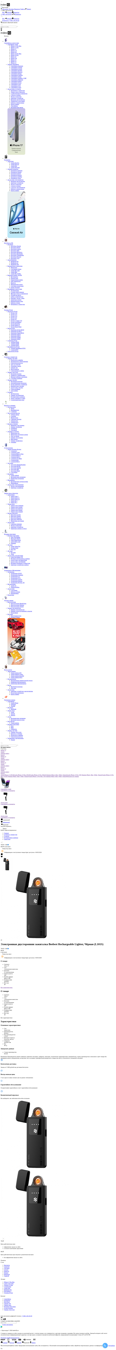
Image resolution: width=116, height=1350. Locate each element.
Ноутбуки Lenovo (16, 249)
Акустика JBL (15, 469)
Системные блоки (16, 269)
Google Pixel (7, 1286)
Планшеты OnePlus (16, 176)
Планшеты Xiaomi (16, 172)
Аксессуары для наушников (15, 484)
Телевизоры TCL (16, 578)
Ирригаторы (14, 417)
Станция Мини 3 (16, 455)
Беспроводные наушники (18, 477)
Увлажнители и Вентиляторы (19, 361)
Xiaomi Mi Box (15, 587)
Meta (12, 727)
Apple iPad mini (15, 167)
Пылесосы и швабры (17, 360)
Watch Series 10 (15, 499)
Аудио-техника (8, 448)
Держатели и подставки (18, 101)
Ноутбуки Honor (15, 247)
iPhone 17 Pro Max (16, 46)
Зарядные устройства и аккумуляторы (22, 691)
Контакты (7, 1265)
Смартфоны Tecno (16, 83)
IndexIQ (19, 1342)
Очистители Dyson (12, 351)
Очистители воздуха (17, 363)
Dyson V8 (13, 319)
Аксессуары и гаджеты (14, 89)
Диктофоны (14, 106)
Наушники (10, 474)
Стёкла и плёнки (16, 95)
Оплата (6, 1270)
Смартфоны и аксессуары (11, 43)
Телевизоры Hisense (16, 581)
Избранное (6, 822)
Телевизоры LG (15, 576)
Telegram (9, 12)
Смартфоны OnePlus (17, 75)
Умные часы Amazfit (17, 511)
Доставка (11, 9)
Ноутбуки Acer (15, 258)
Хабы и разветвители (17, 296)
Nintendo (13, 543)
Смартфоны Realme (16, 70)
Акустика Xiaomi (16, 468)
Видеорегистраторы (17, 381)
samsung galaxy (5, 753)
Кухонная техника (16, 374)
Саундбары (14, 472)
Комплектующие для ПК (14, 275)
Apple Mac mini (15, 270)
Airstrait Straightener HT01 (18, 348)
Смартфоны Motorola (17, 80)
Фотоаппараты (11, 679)
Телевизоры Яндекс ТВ (17, 582)
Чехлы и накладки (16, 96)
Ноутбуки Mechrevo (16, 252)
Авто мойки (14, 390)
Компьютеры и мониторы (14, 266)
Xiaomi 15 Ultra (8, 1285)
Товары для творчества (14, 608)
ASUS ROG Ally (15, 542)
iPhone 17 (13, 49)
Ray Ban (13, 552)
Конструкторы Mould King (18, 603)
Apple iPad (10, 161)
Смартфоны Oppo (16, 87)
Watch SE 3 (14, 501)
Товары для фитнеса (17, 440)
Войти (33, 1342)
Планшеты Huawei (16, 175)
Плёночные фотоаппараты (18, 683)
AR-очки (13, 688)
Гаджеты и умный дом (10, 357)
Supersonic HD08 (16, 337)
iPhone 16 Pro (15, 55)
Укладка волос (11, 407)
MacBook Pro (14, 261)
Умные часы (11, 504)
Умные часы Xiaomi (16, 510)
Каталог (12, 1342)
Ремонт (28, 9)
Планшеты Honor (16, 173)
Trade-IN (6, 1276)
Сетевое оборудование (17, 292)
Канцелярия (14, 612)
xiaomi (2, 752)
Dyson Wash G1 (15, 325)
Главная (6, 833)
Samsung (13, 704)
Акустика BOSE (15, 466)
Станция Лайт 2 (15, 457)
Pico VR (13, 549)
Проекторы (10, 595)
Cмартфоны (10, 701)
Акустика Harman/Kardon (18, 464)
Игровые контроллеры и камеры (20, 558)
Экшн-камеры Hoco (16, 677)
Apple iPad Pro (15, 163)
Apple (12, 712)
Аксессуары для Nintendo (18, 561)
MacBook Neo (15, 264)
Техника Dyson (8, 310)
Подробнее (111, 1345)
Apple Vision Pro (15, 546)
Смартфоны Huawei (16, 72)
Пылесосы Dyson (12, 311)
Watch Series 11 (15, 498)
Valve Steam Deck (16, 540)
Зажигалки (7, 839)
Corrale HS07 (14, 350)
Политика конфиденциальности (10, 1337)
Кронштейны (15, 593)
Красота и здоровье (9, 405)
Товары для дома (12, 358)
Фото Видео (11, 721)
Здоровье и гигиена (13, 431)
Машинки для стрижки (17, 425)
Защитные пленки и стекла (19, 528)
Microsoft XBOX (15, 538)
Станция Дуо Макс (16, 458)
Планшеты (7, 160)
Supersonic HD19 (16, 334)
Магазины (5, 9)
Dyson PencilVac (15, 323)
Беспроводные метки (17, 107)
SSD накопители (16, 281)
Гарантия (6, 1266)
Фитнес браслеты (12, 513)
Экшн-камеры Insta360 (17, 676)
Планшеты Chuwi (16, 178)
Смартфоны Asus (16, 84)
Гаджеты (10, 392)
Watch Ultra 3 (14, 496)
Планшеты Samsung (16, 170)
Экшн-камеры (11, 671)
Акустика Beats (15, 471)
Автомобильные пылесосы (18, 383)
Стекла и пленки (16, 186)
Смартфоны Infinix (16, 81)
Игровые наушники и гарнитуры (20, 563)
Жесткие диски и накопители (19, 293)
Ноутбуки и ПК (8, 243)
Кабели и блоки (15, 303)
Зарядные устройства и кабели (20, 565)
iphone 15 (3, 750)
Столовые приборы (16, 378)
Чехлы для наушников (17, 486)
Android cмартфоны (13, 64)
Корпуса (13, 283)
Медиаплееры (11, 584)
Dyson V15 (14, 314)
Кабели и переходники (17, 103)
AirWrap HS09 (15, 342)
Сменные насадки (16, 419)
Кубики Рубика (15, 617)
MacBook (13, 709)
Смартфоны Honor (16, 73)
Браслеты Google (16, 514)
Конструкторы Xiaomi (17, 606)
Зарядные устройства (17, 98)
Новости (6, 1271)
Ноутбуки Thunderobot (17, 255)
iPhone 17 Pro (15, 47)
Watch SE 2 (14, 502)
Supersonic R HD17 (16, 331)
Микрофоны (11, 480)
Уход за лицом (15, 436)
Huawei (13, 715)
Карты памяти (15, 104)
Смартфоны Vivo (16, 86)
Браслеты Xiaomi (16, 516)
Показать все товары (73, 776)
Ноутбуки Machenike (17, 253)
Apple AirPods (15, 475)
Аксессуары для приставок (15, 555)
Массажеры (14, 439)
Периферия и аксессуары (14, 289)
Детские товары (8, 600)
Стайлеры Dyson (12, 340)
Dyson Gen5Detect (16, 322)
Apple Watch (11, 495)
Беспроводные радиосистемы (19, 481)
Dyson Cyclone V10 (16, 320)
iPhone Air (14, 52)
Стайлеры (14, 411)
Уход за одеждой (15, 364)
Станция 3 (14, 451)
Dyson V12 (14, 316)
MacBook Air (14, 263)
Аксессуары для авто (17, 387)
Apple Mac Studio (16, 273)
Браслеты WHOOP (16, 519)
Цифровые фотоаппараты (18, 682)
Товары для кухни (12, 372)
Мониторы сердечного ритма (19, 434)
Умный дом (14, 367)
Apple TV (13, 585)
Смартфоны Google (16, 69)
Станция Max (15, 460)
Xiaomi (13, 713)
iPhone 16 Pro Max (16, 53)
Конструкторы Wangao (17, 605)
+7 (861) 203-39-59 (26, 1316)
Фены (12, 408)
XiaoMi (13, 706)
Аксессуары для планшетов (15, 180)
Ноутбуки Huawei (16, 257)
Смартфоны (7, 1299)
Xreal (12, 554)
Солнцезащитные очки (17, 400)
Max (3, 12)
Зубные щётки (15, 414)
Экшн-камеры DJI (16, 673)
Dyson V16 (14, 313)
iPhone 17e (14, 50)
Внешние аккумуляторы (18, 99)
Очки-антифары (15, 389)
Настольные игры (16, 616)
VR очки (10, 545)
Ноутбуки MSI (15, 250)
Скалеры (13, 416)
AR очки (10, 551)
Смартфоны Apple (12, 44)
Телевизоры (10, 572)
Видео (9, 685)
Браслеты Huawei (16, 518)
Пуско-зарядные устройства (19, 384)
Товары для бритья (16, 427)
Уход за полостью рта (13, 413)
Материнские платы (17, 284)
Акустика (10, 463)
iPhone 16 (13, 56)
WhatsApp (16, 12)
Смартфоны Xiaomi (16, 67)
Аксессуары (10, 522)
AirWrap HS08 (15, 343)
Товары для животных (17, 395)
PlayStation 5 (7, 1291)
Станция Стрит (15, 452)
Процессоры (14, 278)
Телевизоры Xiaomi (16, 579)
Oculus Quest (14, 548)
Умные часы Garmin (16, 507)
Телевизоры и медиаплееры (15, 738)
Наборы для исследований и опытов (21, 611)
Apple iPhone (14, 703)
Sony (12, 726)
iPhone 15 (13, 60)
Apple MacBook (11, 260)
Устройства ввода (16, 295)
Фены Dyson (11, 328)
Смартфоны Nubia (16, 76)
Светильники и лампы (17, 370)
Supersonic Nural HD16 (17, 333)
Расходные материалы (17, 693)
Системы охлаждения (17, 286)
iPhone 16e (14, 58)
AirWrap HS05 (15, 345)
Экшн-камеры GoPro (17, 674)
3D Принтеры (15, 290)
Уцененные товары (9, 700)
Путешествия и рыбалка (18, 397)
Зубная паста (14, 422)
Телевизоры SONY (16, 573)
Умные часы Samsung (17, 505)
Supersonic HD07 (16, 339)
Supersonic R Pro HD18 (17, 330)
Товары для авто (12, 380)
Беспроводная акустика (17, 720)
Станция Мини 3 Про (17, 454)
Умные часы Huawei (17, 508)
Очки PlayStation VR (17, 557)
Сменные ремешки (16, 524)
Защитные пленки (16, 300)
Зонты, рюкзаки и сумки (18, 398)
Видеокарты (14, 276)
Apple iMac (14, 272)
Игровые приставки (10, 534)
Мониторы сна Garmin (17, 521)
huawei (3, 755)
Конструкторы (11, 602)
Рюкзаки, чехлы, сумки (17, 298)
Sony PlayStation (15, 537)
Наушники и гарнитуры (18, 90)
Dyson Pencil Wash (16, 327)
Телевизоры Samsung (17, 575)
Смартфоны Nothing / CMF (18, 78)
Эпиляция (14, 430)
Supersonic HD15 (16, 336)
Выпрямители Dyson (13, 346)
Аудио (9, 717)
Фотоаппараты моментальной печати (22, 680)
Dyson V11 (14, 317)
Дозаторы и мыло (16, 366)
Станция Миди (15, 461)
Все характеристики (7, 987)
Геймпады (14, 729)
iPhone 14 (13, 61)
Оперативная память (17, 280)
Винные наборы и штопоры (19, 377)
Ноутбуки (10, 244)
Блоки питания (15, 287)
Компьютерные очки (17, 301)
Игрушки (10, 614)
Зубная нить (14, 421)
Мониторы (14, 267)
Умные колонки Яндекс (14, 449)
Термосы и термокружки (18, 375)
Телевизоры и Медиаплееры (12, 570)
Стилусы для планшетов (18, 187)
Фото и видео (8, 670)
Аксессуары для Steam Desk (19, 560)
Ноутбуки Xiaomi (16, 246)
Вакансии (17, 9)
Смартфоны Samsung (17, 66)
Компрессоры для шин (17, 386)
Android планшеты (12, 169)
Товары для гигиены (17, 437)
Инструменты (15, 369)
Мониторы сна (15, 433)
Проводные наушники (17, 478)
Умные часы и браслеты (18, 92)
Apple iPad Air (15, 164)
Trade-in (22, 9)
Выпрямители (15, 410)
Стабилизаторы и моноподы (19, 93)
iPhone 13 (13, 63)
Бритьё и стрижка (12, 424)
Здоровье (13, 442)
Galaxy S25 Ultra (9, 1283)
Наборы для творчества (17, 609)
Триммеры (14, 428)
